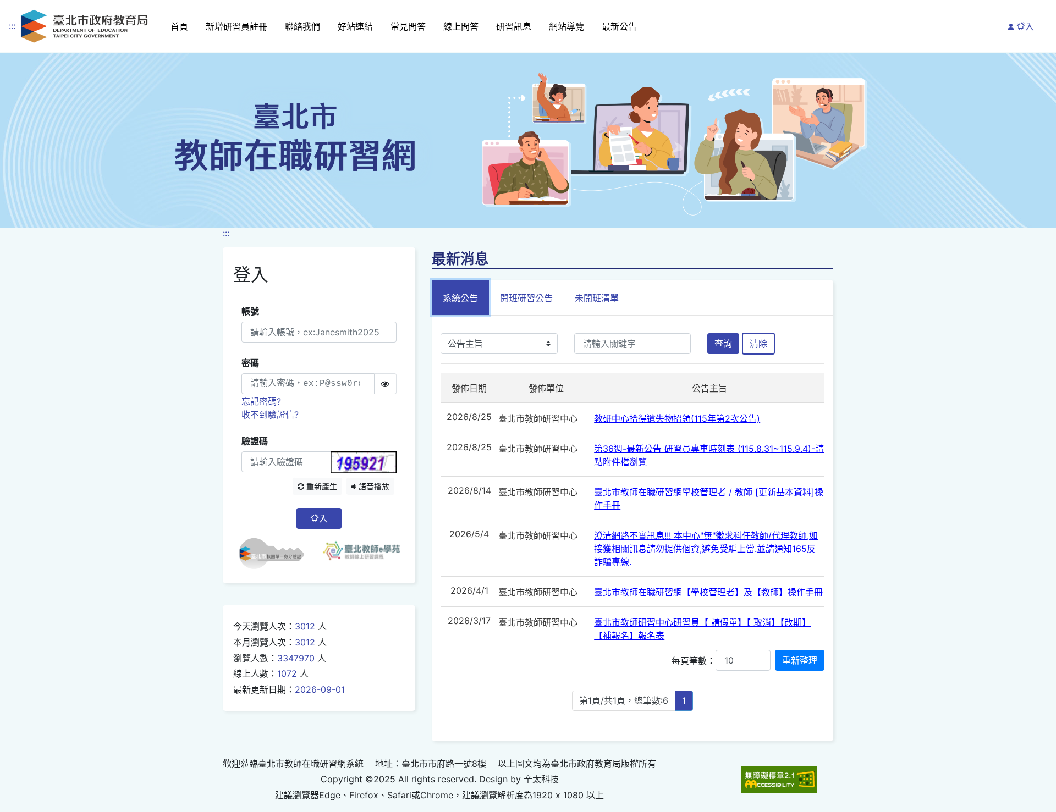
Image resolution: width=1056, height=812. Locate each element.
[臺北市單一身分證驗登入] (275, 553)
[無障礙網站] (779, 779)
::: (12, 25)
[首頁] (84, 26)
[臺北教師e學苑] (361, 553)
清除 (758, 343)
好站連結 (355, 26)
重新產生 (320, 486)
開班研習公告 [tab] (526, 297)
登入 (1025, 26)
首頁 (179, 26)
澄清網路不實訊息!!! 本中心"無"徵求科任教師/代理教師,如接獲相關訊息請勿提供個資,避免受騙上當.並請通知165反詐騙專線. (706, 548)
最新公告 (619, 26)
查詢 (723, 343)
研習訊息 (513, 26)
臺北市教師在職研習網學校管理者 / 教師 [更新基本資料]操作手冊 (708, 499)
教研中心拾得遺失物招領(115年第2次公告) (677, 418)
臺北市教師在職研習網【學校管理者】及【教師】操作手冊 (708, 592)
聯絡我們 (302, 26)
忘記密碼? (261, 401)
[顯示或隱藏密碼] (385, 383)
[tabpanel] (632, 528)
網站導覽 (566, 26)
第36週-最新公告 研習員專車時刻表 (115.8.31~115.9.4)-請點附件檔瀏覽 (709, 455)
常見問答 (408, 26)
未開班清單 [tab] (597, 297)
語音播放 (372, 486)
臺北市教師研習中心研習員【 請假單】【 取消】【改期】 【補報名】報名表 (702, 629)
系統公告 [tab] (460, 297)
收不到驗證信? (270, 414)
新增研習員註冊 (236, 26)
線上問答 (461, 26)
